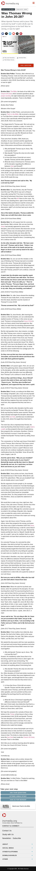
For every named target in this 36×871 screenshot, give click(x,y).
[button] (2, 33)
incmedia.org (12, 3)
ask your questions (18, 792)
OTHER (5, 859)
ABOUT (5, 844)
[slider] (4, 52)
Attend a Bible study (18, 796)
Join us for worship (18, 799)
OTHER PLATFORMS (10, 851)
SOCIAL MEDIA (8, 848)
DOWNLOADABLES (9, 855)
